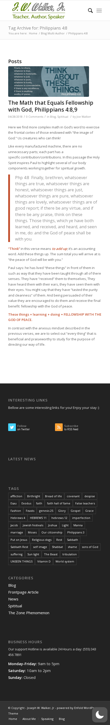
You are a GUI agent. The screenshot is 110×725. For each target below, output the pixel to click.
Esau (13, 503)
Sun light (33, 554)
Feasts (30, 511)
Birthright (33, 496)
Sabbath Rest (19, 547)
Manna (78, 525)
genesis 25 (46, 511)
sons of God (90, 547)
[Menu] (99, 10)
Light (65, 525)
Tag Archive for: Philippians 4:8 (37, 28)
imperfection (81, 518)
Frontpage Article (23, 592)
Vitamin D (44, 561)
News (13, 598)
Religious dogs (41, 540)
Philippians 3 (75, 532)
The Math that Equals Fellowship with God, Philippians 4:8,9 (50, 106)
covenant (73, 496)
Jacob (14, 525)
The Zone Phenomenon (28, 612)
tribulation (69, 554)
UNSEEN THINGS (21, 561)
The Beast (51, 554)
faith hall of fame (58, 503)
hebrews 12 (59, 518)
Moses (32, 532)
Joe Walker (83, 116)
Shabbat (57, 547)
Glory (62, 511)
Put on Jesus (18, 540)
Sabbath (72, 540)
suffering (16, 554)
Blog (53, 116)
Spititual (62, 116)
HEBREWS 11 (38, 518)
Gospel (75, 511)
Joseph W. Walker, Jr (40, 708)
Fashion (15, 511)
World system (65, 561)
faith (39, 503)
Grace (89, 511)
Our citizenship (51, 532)
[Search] (88, 10)
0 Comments (34, 116)
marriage (16, 532)
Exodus (26, 503)
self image (40, 547)
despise (89, 496)
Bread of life (53, 496)
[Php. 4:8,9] (48, 81)
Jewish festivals (33, 525)
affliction (16, 496)
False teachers (85, 503)
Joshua (52, 525)
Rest (59, 540)
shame (72, 547)
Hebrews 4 (17, 518)
